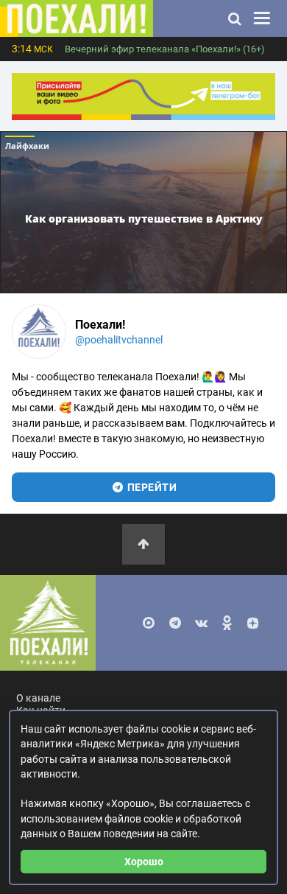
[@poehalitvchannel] (39, 331)
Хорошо (143, 861)
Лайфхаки (27, 145)
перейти (150, 487)
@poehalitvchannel (119, 340)
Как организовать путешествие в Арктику (144, 219)
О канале (38, 698)
